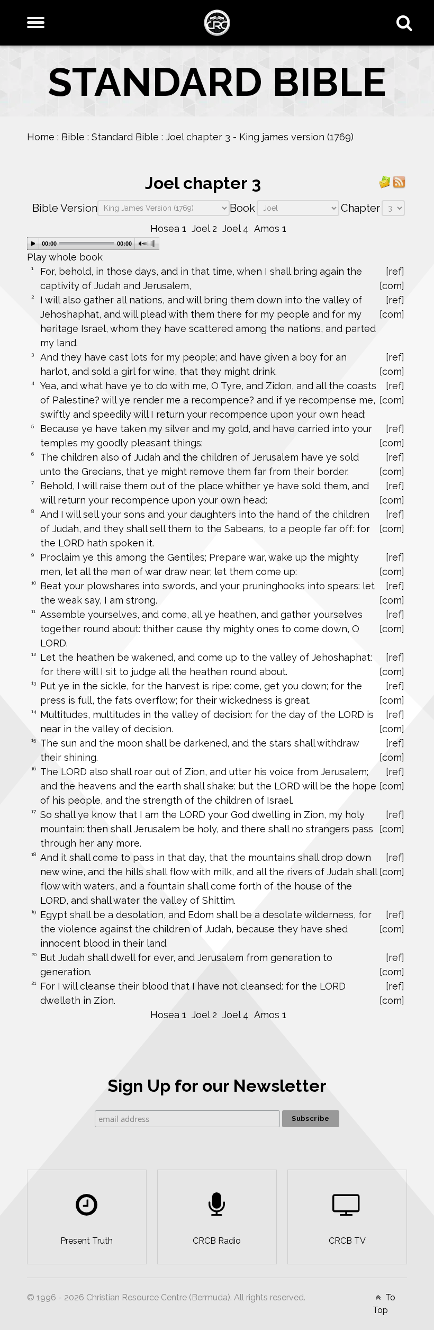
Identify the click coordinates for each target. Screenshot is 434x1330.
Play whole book (65, 257)
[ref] (395, 271)
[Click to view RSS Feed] (399, 181)
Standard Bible (125, 136)
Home (41, 136)
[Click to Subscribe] (384, 181)
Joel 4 (235, 228)
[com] (391, 285)
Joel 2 (204, 228)
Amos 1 (270, 228)
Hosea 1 (168, 228)
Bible (73, 136)
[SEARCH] (406, 22)
